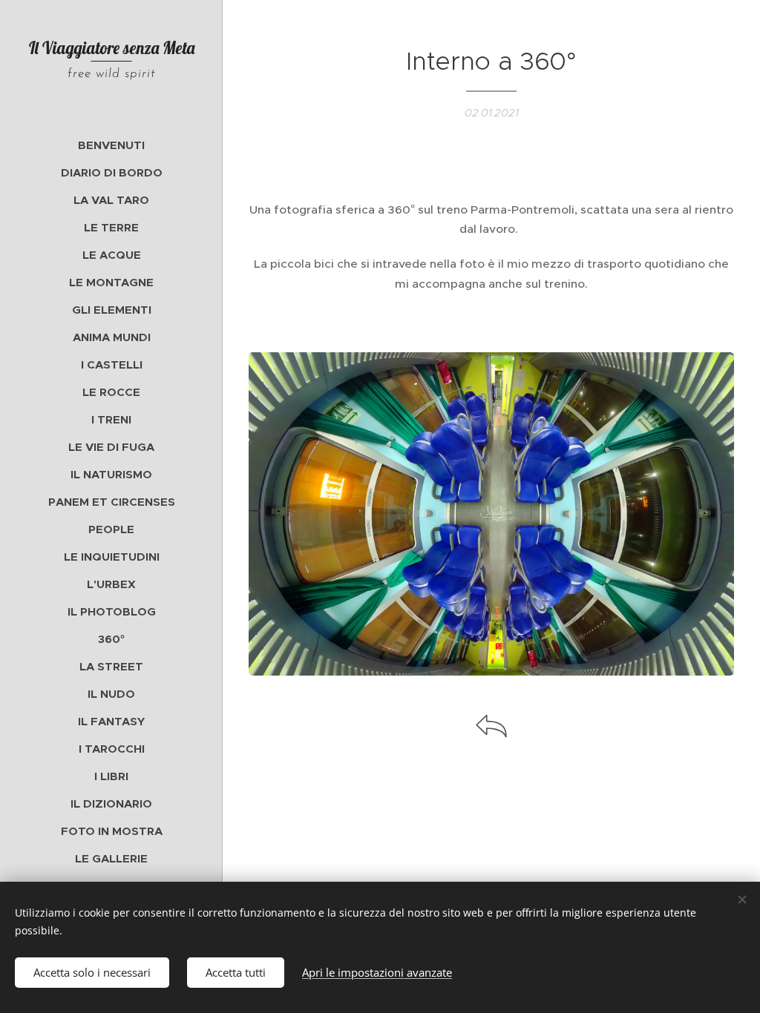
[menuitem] (111, 145)
